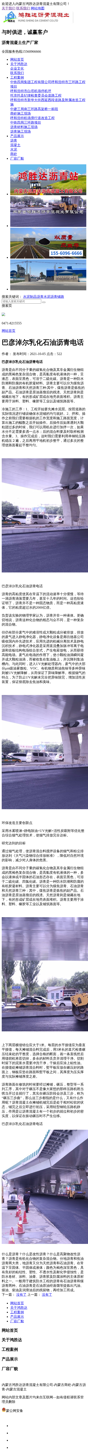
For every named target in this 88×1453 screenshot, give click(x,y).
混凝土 (15, 145)
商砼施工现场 (20, 113)
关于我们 (8, 8)
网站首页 (17, 59)
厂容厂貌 (17, 158)
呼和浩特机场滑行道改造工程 (32, 118)
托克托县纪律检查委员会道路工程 (36, 95)
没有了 (21, 1294)
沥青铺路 (57, 296)
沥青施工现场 (20, 131)
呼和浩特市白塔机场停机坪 (30, 91)
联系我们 (23, 8)
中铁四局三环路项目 (25, 122)
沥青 (13, 140)
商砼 (13, 154)
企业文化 (17, 68)
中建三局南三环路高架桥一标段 (34, 109)
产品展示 (17, 136)
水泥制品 (30, 296)
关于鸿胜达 (18, 64)
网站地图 (37, 8)
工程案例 (17, 77)
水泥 (13, 149)
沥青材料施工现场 (24, 127)
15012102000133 (35, 1411)
